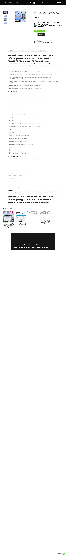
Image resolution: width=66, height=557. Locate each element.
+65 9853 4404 (33, 245)
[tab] (12, 50)
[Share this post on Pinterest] (43, 46)
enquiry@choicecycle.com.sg (14, 178)
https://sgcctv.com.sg (14, 184)
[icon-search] (62, 2)
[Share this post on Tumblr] (41, 46)
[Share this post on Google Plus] (45, 46)
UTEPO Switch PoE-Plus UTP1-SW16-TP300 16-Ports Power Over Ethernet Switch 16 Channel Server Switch (45, 221)
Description (12, 50)
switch (42, 41)
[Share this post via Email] (51, 46)
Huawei (44, 8)
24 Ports (36, 42)
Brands (32, 50)
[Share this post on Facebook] (34, 46)
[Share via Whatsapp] (49, 46)
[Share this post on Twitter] (36, 46)
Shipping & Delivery (42, 50)
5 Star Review (16, 2)
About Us (5, 2)
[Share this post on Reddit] (38, 46)
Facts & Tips (10, 2)
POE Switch (38, 41)
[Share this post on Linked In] (40, 46)
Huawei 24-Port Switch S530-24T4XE (43, 42)
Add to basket (41, 34)
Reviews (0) (22, 50)
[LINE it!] (47, 46)
